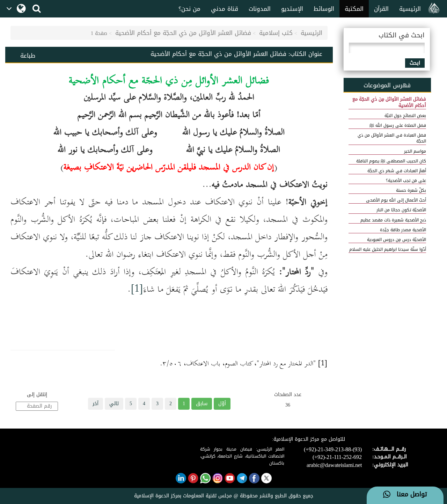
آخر (95, 403)
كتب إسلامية (276, 32)
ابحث (415, 63)
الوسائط (324, 8)
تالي (114, 403)
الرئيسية (410, 8)
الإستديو (292, 8)
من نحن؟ (189, 8)
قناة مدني (224, 8)
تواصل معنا (408, 494)
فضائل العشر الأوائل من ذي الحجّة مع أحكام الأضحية (183, 32)
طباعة (27, 55)
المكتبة (354, 8)
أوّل (222, 403)
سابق (201, 403)
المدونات (260, 8)
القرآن (381, 8)
